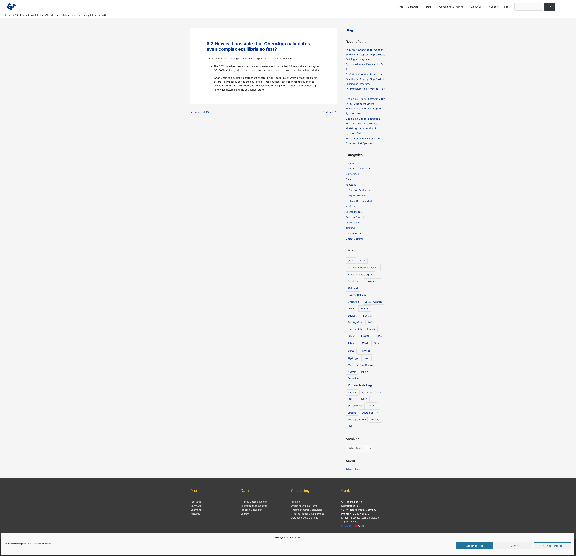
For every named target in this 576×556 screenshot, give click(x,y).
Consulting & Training (451, 6)
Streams (352, 413)
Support (494, 6)
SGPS (380, 392)
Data (429, 6)
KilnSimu (351, 206)
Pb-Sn (364, 371)
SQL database (355, 405)
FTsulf (365, 343)
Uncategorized (354, 233)
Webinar (375, 419)
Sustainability (370, 412)
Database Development (304, 517)
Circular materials (373, 301)
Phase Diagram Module (362, 200)
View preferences (552, 545)
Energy (365, 308)
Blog (505, 6)
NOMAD (352, 371)
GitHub (377, 343)
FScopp (371, 329)
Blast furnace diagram (360, 274)
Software (413, 6)
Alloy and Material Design (363, 267)
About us (476, 6)
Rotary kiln (367, 392)
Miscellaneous (354, 211)
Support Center (350, 521)
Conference (352, 173)
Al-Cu (362, 260)
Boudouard (354, 281)
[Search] (549, 7)
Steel (371, 405)
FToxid (352, 343)
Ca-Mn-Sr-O (372, 281)
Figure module (355, 329)
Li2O (367, 358)
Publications (353, 222)
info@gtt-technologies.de (364, 517)
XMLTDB (352, 426)
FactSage (351, 184)
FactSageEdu (355, 322)
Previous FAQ (200, 112)
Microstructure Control (360, 365)
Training (350, 227)
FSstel (365, 335)
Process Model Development (307, 513)
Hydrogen (353, 358)
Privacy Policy (354, 469)
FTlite (378, 335)
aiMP (351, 260)
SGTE (350, 399)
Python (352, 392)
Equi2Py (352, 315)
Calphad (353, 288)
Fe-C (370, 322)
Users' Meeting (354, 238)
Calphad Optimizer (359, 190)
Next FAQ (329, 112)
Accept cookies (474, 545)
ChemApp (351, 163)
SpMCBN (363, 399)
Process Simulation (356, 217)
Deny (513, 545)
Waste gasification (357, 419)
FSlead (351, 336)
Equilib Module (357, 195)
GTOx (351, 350)
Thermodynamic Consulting (306, 509)
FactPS (367, 315)
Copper (351, 308)
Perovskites (354, 378)
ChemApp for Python (358, 168)
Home (399, 6)
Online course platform (304, 505)
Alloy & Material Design (254, 501)
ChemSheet (197, 509)
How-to (366, 350)
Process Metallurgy (360, 385)
